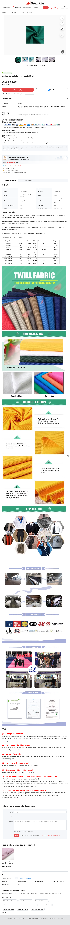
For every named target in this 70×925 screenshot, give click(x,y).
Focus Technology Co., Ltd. (24, 918)
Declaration (52, 918)
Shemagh (4, 882)
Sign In (4, 172)
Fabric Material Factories (9, 901)
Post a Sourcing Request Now (51, 835)
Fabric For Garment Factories (11, 905)
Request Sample (29, 94)
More (3, 912)
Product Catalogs (26, 878)
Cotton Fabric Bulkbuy (37, 909)
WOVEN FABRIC (39, 882)
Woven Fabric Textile (8, 909)
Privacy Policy (60, 918)
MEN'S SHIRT (5, 885)
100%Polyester (22, 882)
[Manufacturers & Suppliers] (35, 3)
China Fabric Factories (26, 901)
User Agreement (44, 918)
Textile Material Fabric (44, 905)
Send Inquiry (18, 90)
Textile (7, 12)
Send (16, 835)
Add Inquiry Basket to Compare (35, 65)
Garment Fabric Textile (60, 905)
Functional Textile (15, 12)
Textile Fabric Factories (41, 901)
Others (20, 885)
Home (3, 12)
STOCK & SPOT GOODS (58, 882)
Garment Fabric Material (28, 905)
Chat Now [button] (53, 90)
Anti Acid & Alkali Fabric (26, 12)
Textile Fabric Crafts (22, 909)
